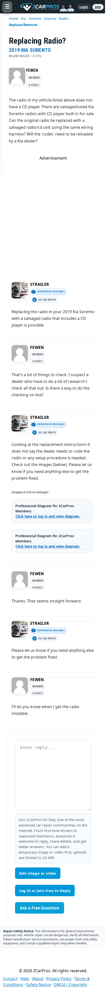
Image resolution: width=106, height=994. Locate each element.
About (37, 978)
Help (24, 978)
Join (98, 7)
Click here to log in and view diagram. (48, 516)
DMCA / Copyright (70, 984)
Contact (10, 978)
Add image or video (37, 873)
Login (83, 7)
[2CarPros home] (44, 7)
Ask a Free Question (39, 908)
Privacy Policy (58, 978)
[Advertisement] (53, 214)
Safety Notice (38, 984)
